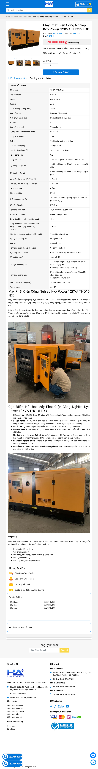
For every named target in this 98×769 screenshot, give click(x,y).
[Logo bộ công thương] (62, 726)
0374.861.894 (70, 694)
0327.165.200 (70, 687)
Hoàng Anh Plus (30, 767)
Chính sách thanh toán (15, 709)
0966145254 (22, 694)
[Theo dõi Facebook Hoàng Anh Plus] (51, 706)
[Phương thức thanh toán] (65, 717)
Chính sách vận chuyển (15, 711)
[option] (24, 39)
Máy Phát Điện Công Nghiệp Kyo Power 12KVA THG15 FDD (33, 300)
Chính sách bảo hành (15, 706)
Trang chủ (11, 726)
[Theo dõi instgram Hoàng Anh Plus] (67, 706)
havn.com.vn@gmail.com (26, 697)
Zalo (61, 706)
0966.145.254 (70, 679)
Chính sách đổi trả (14, 714)
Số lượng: (47, 61)
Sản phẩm (11, 729)
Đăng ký (64, 650)
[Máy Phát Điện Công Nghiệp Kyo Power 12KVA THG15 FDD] (24, 39)
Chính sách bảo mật (14, 717)
